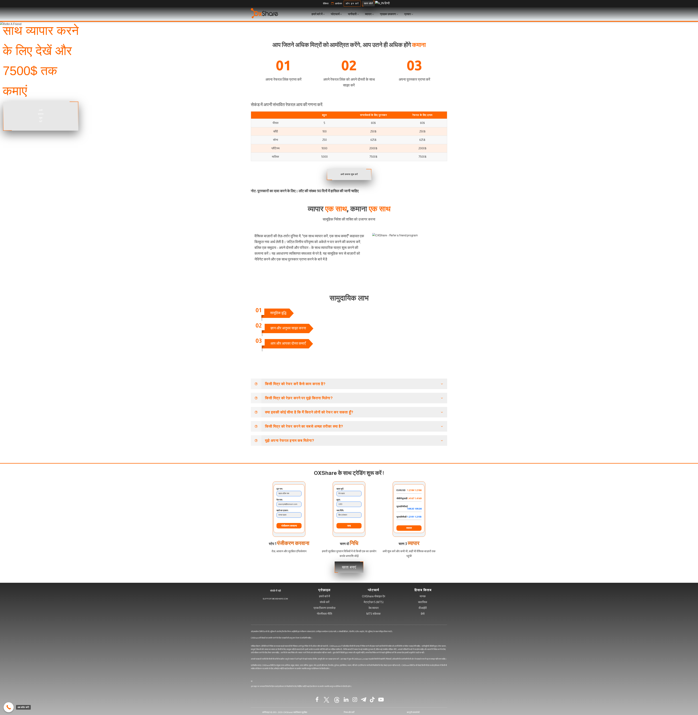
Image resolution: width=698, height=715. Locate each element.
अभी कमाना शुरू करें (40, 116)
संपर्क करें (324, 602)
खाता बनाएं (349, 567)
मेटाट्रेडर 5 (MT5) (374, 602)
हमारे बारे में (324, 596)
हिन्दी (387, 3)
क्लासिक (422, 602)
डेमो (423, 613)
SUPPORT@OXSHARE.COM (275, 599)
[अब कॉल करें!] (9, 707)
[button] (325, 4)
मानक (423, 596)
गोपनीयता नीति (324, 613)
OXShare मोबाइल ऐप (373, 596)
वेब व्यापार (374, 607)
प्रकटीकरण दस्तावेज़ (324, 607)
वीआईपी (423, 607)
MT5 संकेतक (373, 613)
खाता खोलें (368, 3)
